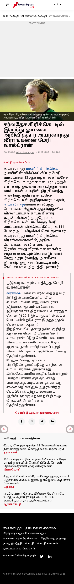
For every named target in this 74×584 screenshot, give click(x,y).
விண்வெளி (11, 469)
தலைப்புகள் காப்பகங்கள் (19, 548)
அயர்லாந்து (14, 205)
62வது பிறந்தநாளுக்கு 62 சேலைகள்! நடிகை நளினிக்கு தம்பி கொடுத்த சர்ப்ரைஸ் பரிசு (35, 447)
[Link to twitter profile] (42, 556)
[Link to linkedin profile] (50, 556)
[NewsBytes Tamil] (23, 5)
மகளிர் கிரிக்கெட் (42, 169)
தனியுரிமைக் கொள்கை (40, 528)
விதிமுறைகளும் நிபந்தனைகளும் (24, 533)
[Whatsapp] (31, 421)
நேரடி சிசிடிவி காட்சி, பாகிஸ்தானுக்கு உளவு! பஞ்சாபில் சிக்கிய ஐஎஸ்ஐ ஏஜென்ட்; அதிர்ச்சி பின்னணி (36, 480)
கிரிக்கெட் (14, 293)
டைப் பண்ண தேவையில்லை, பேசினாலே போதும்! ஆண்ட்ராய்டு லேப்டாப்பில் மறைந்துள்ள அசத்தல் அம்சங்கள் (33, 497)
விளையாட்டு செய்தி (34, 16)
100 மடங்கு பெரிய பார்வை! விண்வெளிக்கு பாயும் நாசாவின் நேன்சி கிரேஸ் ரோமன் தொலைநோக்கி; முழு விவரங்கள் (34, 463)
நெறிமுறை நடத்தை (53, 538)
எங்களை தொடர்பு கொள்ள (20, 538)
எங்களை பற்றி (12, 528)
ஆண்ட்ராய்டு (12, 504)
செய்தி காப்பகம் (47, 543)
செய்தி (14, 16)
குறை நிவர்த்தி (12, 543)
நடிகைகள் (10, 452)
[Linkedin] (52, 421)
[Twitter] (42, 421)
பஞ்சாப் (8, 487)
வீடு (5, 16)
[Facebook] (21, 421)
